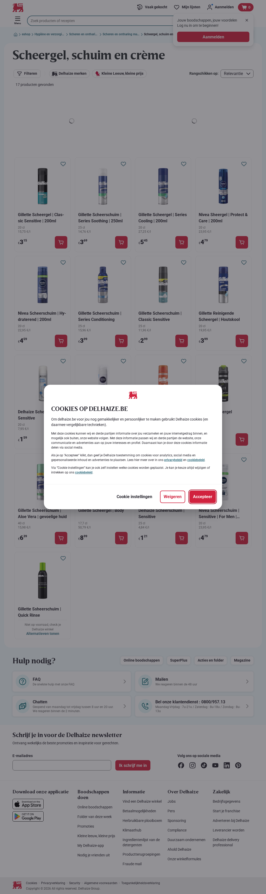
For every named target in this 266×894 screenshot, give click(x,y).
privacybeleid (173, 460)
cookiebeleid (196, 460)
